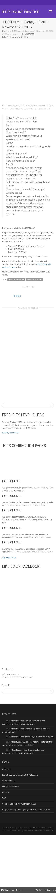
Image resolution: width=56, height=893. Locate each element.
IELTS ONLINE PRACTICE (20, 11)
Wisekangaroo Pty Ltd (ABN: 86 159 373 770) (33, 830)
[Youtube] (20, 2)
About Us (6, 769)
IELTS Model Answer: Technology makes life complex (29, 736)
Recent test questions (39, 109)
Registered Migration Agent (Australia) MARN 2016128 (26, 809)
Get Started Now (9, 557)
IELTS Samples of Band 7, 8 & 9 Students (20, 775)
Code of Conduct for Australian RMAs (19, 803)
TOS (4, 798)
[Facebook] (9, 2)
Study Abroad (8, 780)
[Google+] (15, 2)
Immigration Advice (10, 786)
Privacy (5, 792)
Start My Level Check (10, 432)
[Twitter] (4, 2)
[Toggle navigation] (50, 11)
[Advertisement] (28, 75)
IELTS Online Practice (28, 106)
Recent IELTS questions (20, 109)
